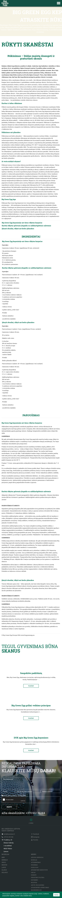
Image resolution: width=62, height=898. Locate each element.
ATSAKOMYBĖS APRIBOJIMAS (40, 887)
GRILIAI (33, 872)
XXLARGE (5, 872)
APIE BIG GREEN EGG (37, 857)
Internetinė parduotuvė (39, 870)
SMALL (4, 862)
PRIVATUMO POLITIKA (37, 877)
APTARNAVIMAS (36, 862)
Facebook (36, 834)
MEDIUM (4, 865)
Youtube (35, 840)
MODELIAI (34, 860)
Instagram (36, 837)
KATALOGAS (34, 867)
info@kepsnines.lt (9, 834)
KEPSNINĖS (34, 880)
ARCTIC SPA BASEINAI (37, 885)
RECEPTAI (34, 882)
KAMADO (33, 875)
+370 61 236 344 (8, 837)
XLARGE (4, 870)
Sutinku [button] (56, 894)
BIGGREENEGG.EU (36, 890)
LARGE (4, 867)
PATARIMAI (34, 865)
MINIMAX (5, 860)
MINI (3, 857)
